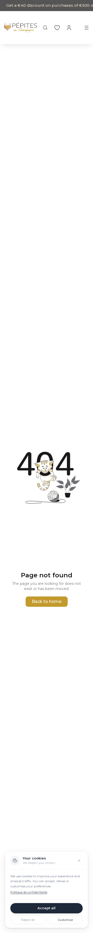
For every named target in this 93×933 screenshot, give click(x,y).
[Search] (45, 27)
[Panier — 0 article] (77, 27)
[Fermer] (79, 860)
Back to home (46, 601)
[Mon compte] (69, 27)
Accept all (46, 908)
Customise (65, 920)
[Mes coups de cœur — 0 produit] (57, 27)
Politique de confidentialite (28, 892)
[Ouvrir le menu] (86, 27)
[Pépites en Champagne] (20, 27)
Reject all (28, 920)
